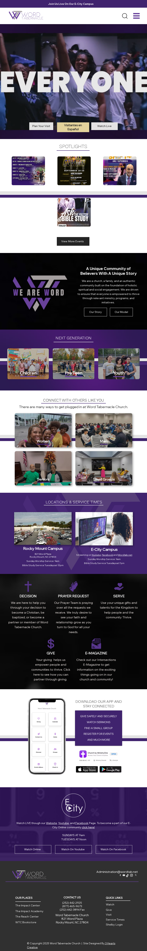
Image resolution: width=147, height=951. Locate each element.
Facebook (107, 554)
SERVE (119, 596)
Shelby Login (114, 924)
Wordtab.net (125, 554)
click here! (88, 827)
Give (109, 910)
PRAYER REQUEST (73, 596)
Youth (119, 373)
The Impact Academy (29, 911)
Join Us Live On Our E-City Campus (71, 3)
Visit (109, 914)
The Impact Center (27, 905)
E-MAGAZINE (96, 653)
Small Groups (104, 479)
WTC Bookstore (25, 922)
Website (51, 823)
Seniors (43, 479)
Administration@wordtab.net (117, 872)
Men (104, 441)
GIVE (51, 653)
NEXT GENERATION (73, 338)
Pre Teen (73, 373)
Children (28, 373)
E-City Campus (104, 549)
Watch (110, 904)
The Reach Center (27, 916)
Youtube (96, 554)
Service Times (115, 919)
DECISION (28, 596)
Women (43, 441)
